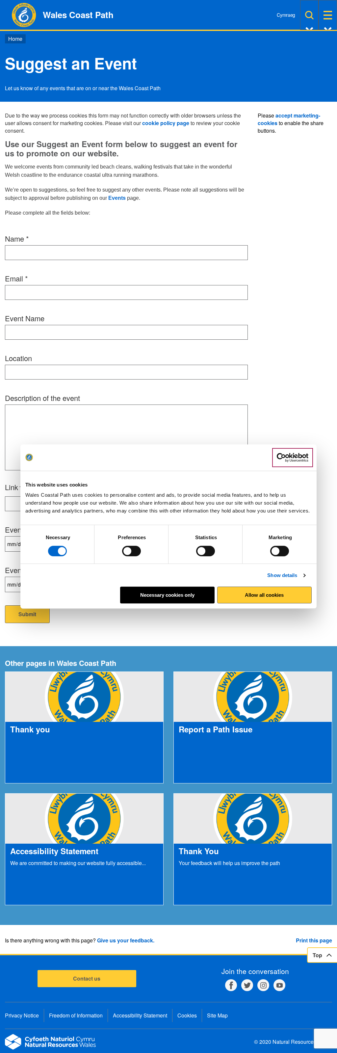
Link (11, 487)
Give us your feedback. (125, 940)
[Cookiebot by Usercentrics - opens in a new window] (292, 457)
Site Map (217, 1015)
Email (16, 278)
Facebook (231, 985)
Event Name (24, 318)
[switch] (131, 551)
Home (15, 38)
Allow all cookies (264, 595)
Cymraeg (286, 15)
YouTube (279, 985)
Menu (328, 15)
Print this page (314, 940)
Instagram (263, 985)
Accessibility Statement (140, 1015)
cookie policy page (165, 123)
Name (17, 238)
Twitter (247, 985)
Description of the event (42, 398)
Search (309, 15)
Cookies (187, 1015)
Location (18, 358)
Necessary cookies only (167, 595)
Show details (282, 575)
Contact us (86, 978)
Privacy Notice (22, 1015)
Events (117, 198)
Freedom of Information (76, 1015)
